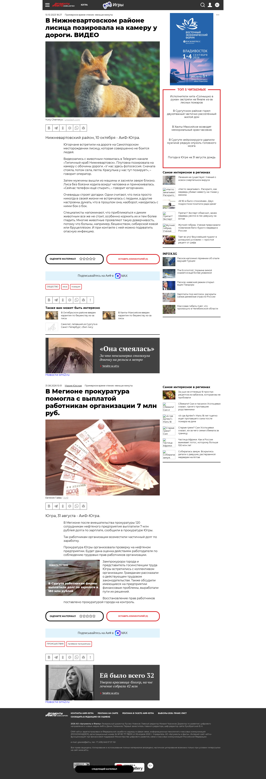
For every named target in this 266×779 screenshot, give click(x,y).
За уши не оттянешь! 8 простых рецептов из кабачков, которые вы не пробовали (199, 394)
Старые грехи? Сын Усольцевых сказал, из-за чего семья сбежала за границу (198, 430)
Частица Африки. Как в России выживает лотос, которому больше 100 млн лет (198, 442)
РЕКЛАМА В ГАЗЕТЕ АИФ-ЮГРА (138, 713)
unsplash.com (72, 119)
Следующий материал (104, 769)
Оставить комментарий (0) (133, 259)
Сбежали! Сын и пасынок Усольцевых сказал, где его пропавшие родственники (199, 406)
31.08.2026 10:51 (53, 385)
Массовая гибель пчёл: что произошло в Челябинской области (197, 307)
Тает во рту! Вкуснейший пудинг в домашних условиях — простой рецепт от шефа (197, 239)
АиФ (65, 497)
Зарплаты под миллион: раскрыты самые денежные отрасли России (196, 295)
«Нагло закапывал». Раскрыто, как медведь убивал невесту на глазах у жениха (198, 192)
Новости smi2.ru (57, 374)
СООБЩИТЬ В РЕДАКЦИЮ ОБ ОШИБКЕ (90, 717)
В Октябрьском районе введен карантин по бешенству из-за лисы (78, 315)
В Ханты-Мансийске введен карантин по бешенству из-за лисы (134, 315)
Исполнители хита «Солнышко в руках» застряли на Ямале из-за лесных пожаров (191, 99)
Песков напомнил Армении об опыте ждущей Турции (198, 259)
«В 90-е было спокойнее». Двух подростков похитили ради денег (197, 202)
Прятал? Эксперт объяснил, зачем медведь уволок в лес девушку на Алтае (197, 216)
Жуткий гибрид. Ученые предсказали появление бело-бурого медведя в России (199, 228)
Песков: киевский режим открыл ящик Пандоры (195, 283)
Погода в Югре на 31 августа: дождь (192, 157)
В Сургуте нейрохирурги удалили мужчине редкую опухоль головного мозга (191, 143)
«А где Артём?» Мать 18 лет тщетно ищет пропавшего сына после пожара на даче (198, 418)
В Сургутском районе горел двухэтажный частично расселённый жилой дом (191, 114)
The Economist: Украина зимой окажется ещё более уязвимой (194, 271)
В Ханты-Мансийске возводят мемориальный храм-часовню (192, 128)
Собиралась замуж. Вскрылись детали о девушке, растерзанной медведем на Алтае (197, 454)
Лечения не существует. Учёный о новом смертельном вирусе (197, 178)
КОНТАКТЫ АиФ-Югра (82, 713)
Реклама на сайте (108, 713)
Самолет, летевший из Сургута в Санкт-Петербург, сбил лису (79, 325)
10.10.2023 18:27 (53, 14)
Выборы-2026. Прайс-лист (172, 713)
